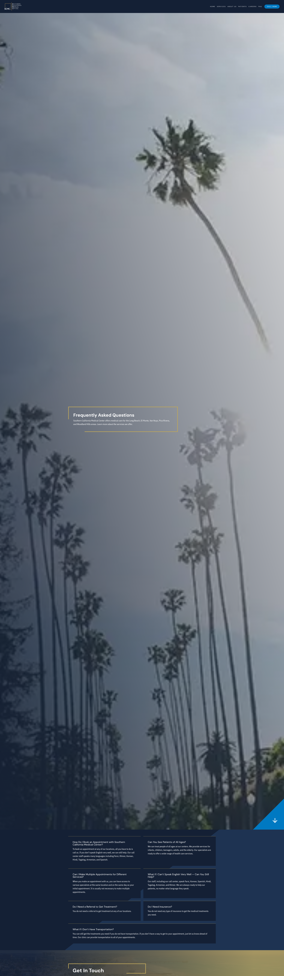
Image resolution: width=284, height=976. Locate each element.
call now (272, 6)
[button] (221, 6)
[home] (12, 6)
